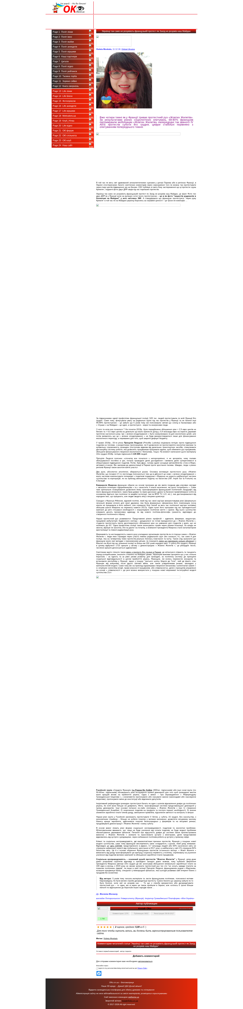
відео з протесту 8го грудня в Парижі (143, 552)
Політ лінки (63, 32)
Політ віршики (64, 51)
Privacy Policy (142, 968)
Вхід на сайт (70, 18)
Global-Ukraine (128, 49)
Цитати (61, 61)
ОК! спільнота (65, 135)
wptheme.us (133, 997)
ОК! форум (63, 130)
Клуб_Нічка (63, 121)
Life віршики (64, 111)
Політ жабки (63, 42)
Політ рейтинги (65, 71)
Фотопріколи (64, 101)
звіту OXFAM (116, 846)
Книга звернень (66, 86)
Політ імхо (62, 37)
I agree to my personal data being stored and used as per (122, 968)
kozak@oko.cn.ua (130, 1001)
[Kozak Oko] (102, 912)
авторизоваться (145, 961)
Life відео (62, 125)
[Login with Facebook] (98, 973)
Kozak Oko (144, 908)
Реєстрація (69, 25)
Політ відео (63, 66)
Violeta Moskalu (111, 938)
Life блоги (62, 96)
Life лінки (62, 91)
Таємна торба (65, 76)
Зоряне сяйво (65, 81)
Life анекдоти (64, 106)
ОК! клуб (62, 140)
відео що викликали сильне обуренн (176, 541)
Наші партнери (65, 56)
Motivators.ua (64, 116)
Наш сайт (62, 145)
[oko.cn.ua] (69, 2)
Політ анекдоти (65, 46)
